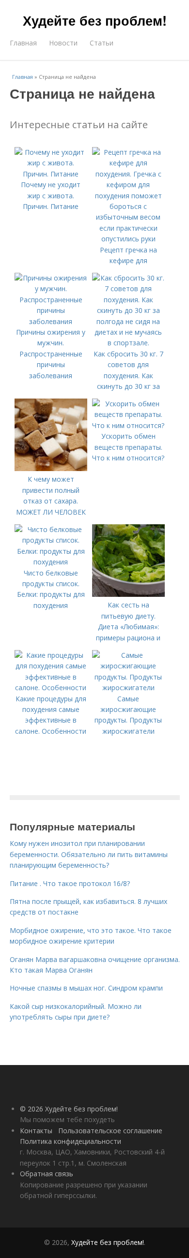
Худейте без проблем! (95, 20)
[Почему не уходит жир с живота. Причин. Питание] (51, 173)
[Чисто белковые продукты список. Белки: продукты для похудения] (51, 561)
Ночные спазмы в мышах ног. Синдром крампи (86, 987)
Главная (23, 42)
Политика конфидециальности (70, 1141)
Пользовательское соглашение (110, 1130)
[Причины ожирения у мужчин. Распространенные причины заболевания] (51, 321)
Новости (63, 42)
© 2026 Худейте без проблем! (69, 1108)
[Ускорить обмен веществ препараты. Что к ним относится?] (128, 425)
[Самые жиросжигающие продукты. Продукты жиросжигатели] (128, 687)
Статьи (101, 42)
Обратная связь (46, 1173)
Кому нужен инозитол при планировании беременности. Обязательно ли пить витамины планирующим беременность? (89, 854)
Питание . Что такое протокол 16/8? (70, 883)
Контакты (36, 1130)
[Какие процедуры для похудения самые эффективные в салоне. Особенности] (51, 687)
